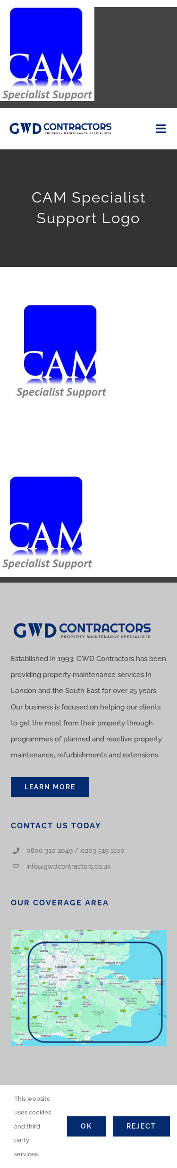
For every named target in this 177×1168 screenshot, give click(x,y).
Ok (86, 1126)
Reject (141, 1126)
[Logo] (60, 124)
